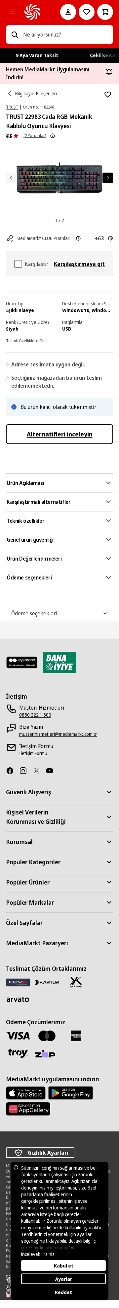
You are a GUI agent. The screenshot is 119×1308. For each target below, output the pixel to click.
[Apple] (26, 1093)
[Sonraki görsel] (107, 178)
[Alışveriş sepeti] (105, 12)
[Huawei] (28, 1109)
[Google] (70, 1093)
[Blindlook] (22, 662)
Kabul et (63, 1266)
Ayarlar (63, 1279)
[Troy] (18, 1053)
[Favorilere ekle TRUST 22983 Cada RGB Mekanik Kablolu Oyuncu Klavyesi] (107, 94)
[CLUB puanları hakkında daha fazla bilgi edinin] (78, 238)
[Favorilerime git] (87, 12)
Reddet (63, 1292)
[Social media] (12, 771)
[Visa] (18, 1035)
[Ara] (14, 34)
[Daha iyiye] (59, 662)
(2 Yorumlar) (34, 135)
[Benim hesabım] (68, 12)
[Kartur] (47, 982)
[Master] (47, 1036)
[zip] (47, 1054)
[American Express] (76, 1036)
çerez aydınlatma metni (45, 1247)
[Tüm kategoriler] (12, 12)
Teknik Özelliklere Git (25, 341)
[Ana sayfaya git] (33, 12)
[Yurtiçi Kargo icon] (76, 982)
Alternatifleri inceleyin (60, 434)
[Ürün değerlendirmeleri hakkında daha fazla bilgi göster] (52, 135)
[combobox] (65, 34)
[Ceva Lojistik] (18, 982)
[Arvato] (18, 999)
